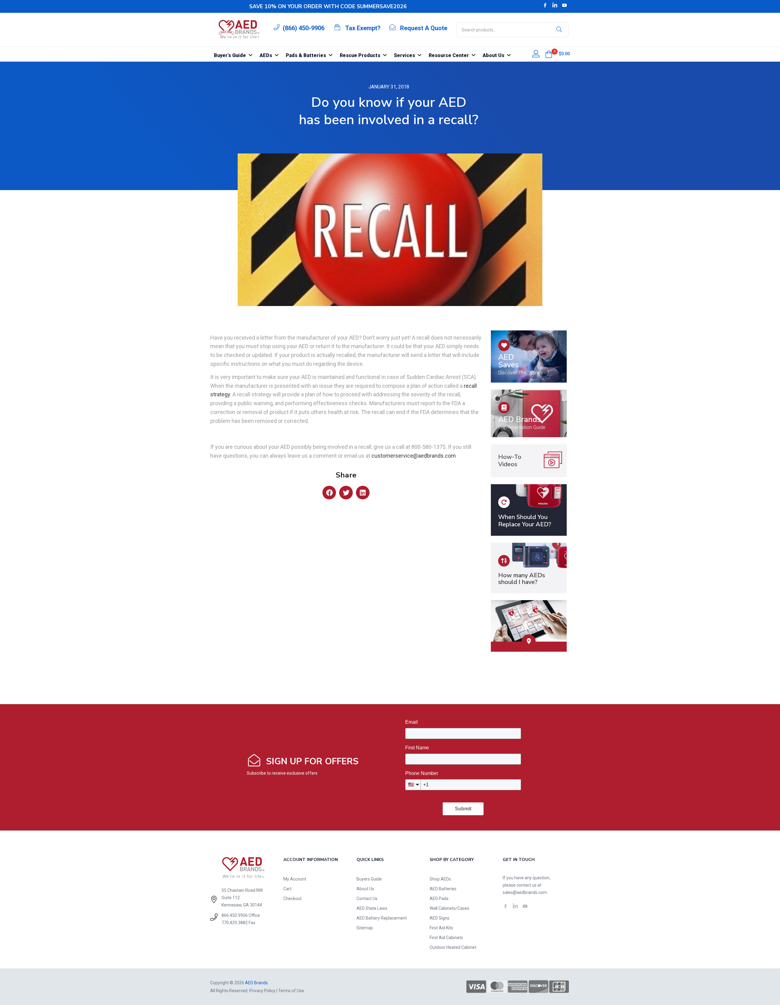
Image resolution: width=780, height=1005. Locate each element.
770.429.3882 (235, 922)
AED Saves (508, 361)
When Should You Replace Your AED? (524, 520)
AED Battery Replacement (381, 918)
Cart (287, 888)
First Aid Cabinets (446, 937)
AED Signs (439, 918)
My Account (294, 879)
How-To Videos (509, 460)
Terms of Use (291, 990)
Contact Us (367, 898)
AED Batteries (443, 888)
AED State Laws (371, 908)
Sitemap (364, 927)
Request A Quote (423, 28)
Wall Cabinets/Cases (449, 908)
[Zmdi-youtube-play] (564, 5)
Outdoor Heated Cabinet (453, 947)
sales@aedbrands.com (525, 892)
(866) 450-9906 (303, 28)
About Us (365, 888)
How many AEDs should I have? (521, 578)
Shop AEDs (440, 879)
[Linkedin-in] (555, 5)
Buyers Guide (369, 879)
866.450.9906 (235, 915)
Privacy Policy (262, 990)
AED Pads (439, 898)
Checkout (292, 898)
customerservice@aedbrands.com (413, 455)
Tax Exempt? (363, 28)
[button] (548, 54)
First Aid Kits (441, 927)
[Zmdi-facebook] (545, 5)
